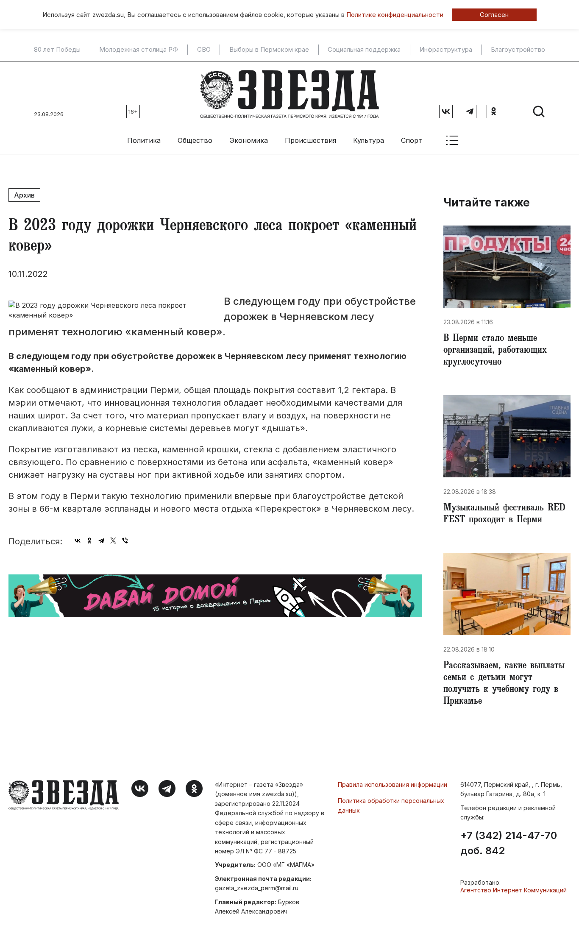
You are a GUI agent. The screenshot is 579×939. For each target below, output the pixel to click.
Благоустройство (518, 49)
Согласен (494, 15)
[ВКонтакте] (77, 540)
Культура (368, 140)
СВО (204, 49)
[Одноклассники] (89, 540)
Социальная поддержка (364, 49)
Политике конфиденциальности (394, 15)
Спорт (411, 140)
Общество (195, 140)
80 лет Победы (57, 49)
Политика (144, 140)
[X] (113, 540)
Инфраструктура (446, 49)
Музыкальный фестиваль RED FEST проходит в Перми (504, 515)
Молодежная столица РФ (138, 49)
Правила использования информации (392, 784)
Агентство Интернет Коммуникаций (513, 890)
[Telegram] (101, 540)
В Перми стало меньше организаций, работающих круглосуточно (495, 351)
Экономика (248, 140)
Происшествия (310, 140)
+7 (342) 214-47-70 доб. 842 (508, 843)
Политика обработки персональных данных (391, 805)
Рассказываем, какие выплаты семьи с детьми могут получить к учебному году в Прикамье (504, 684)
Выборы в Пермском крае (269, 49)
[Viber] (125, 540)
